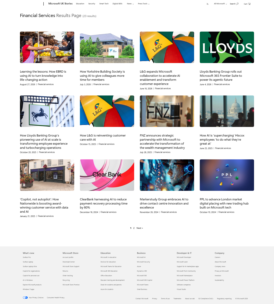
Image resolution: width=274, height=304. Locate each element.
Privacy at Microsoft (222, 271)
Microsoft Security (143, 262)
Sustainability (219, 280)
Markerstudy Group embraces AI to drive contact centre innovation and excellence (164, 203)
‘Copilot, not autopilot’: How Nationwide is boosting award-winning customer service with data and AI (44, 205)
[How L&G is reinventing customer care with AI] (107, 113)
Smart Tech (103, 3)
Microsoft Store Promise (71, 285)
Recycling (66, 280)
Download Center (69, 262)
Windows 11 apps (28, 289)
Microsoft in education (108, 257)
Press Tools (142, 3)
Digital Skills (117, 3)
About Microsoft (220, 262)
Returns (65, 271)
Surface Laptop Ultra (30, 266)
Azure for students (107, 289)
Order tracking (68, 275)
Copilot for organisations (31, 271)
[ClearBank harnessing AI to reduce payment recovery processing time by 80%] (107, 177)
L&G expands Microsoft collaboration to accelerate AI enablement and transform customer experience (160, 77)
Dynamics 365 (142, 271)
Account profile (68, 257)
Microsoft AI (141, 257)
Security (91, 3)
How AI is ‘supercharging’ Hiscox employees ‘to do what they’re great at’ (222, 139)
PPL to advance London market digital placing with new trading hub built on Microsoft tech (224, 203)
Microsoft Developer (184, 257)
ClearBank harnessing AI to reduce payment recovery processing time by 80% (103, 203)
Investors (218, 275)
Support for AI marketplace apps (188, 266)
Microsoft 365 (142, 275)
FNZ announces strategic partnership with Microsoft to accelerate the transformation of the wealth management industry (162, 141)
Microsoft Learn (182, 262)
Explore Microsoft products (32, 285)
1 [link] (130, 228)
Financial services (46, 84)
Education (80, 3)
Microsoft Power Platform (185, 280)
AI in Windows (28, 280)
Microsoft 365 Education (109, 271)
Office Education (106, 275)
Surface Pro (27, 257)
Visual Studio (181, 289)
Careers (217, 257)
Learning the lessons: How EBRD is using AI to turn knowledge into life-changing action (43, 75)
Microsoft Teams (142, 285)
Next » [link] (140, 228)
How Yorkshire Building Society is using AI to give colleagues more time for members (102, 75)
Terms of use (165, 298)
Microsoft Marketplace (185, 275)
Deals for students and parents (111, 285)
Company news (220, 266)
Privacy (154, 298)
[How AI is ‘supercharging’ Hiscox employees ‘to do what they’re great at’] (227, 113)
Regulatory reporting (224, 298)
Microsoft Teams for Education (111, 266)
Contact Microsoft (142, 298)
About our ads (190, 298)
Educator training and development (113, 280)
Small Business (142, 289)
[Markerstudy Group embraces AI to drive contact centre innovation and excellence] (167, 177)
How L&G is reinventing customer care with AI (103, 137)
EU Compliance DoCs (206, 298)
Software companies (184, 285)
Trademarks (177, 298)
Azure (139, 266)
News (129, 3)
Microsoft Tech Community (186, 271)
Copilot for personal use (31, 275)
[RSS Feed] (207, 4)
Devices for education (108, 262)
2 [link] (134, 228)
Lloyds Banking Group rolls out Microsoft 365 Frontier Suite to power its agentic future (221, 75)
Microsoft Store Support (71, 266)
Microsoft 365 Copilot (144, 280)
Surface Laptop (28, 262)
